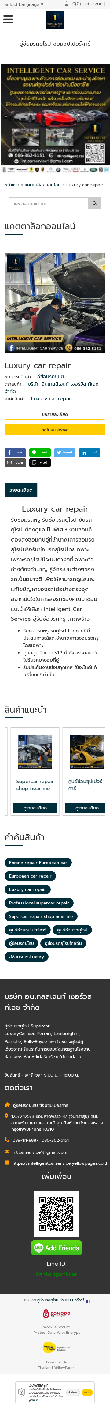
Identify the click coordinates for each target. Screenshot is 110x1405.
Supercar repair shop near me (41, 916)
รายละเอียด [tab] (21, 490)
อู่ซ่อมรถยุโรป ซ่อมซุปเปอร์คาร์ (60, 1300)
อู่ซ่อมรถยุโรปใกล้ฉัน (63, 943)
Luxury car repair (51, 398)
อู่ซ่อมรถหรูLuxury (26, 957)
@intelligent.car (56, 1274)
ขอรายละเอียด (55, 414)
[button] (15, 452)
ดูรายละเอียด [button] (29, 808)
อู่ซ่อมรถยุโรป (21, 943)
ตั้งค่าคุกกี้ (73, 1392)
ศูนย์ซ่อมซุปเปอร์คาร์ (27, 930)
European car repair (30, 876)
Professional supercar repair (39, 903)
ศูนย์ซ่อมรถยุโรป (72, 930)
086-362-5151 (55, 1140)
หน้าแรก (12, 185)
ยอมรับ (87, 1392)
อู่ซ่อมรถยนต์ (50, 376)
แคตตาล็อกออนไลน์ (43, 185)
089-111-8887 (25, 1140)
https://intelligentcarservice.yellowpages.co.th (60, 1163)
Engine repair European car (38, 863)
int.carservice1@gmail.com (40, 1152)
